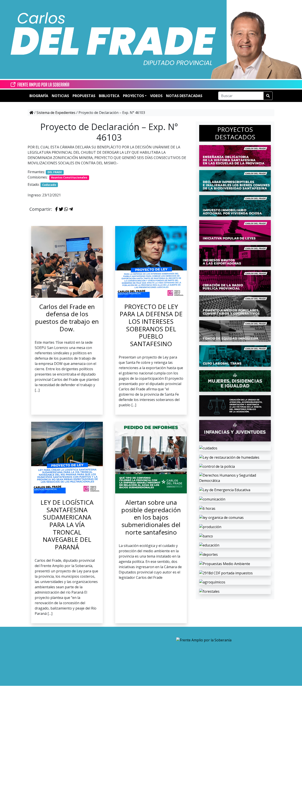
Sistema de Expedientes (55, 112)
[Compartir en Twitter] (61, 209)
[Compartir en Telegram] (71, 209)
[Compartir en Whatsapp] (66, 209)
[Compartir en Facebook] (56, 209)
